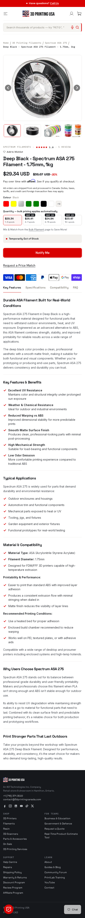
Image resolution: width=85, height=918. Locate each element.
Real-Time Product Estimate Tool (61, 835)
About (48, 862)
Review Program (12, 887)
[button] (12, 131)
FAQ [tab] (75, 287)
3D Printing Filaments (26, 42)
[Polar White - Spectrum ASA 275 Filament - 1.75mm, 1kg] (51, 204)
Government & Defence (58, 823)
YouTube (49, 882)
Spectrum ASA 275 (56, 42)
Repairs (7, 867)
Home (6, 42)
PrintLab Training (54, 877)
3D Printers (10, 818)
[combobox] (42, 27)
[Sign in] (71, 13)
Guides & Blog (52, 867)
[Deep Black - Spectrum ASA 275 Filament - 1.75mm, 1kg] (44, 204)
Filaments (9, 823)
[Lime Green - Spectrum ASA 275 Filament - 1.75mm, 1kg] (29, 204)
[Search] (77, 27)
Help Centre (10, 862)
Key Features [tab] (12, 287)
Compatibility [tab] (59, 287)
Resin (6, 828)
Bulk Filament (36, 229)
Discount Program (14, 882)
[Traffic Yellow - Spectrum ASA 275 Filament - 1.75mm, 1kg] (14, 204)
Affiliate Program (13, 892)
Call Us (54, 3)
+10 (58, 204)
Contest (49, 887)
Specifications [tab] (36, 287)
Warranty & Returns (15, 877)
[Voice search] (72, 27)
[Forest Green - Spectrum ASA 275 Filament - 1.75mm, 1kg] (36, 204)
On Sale (7, 844)
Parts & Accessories (15, 838)
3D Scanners (10, 834)
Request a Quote (54, 828)
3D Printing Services (15, 849)
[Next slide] (77, 88)
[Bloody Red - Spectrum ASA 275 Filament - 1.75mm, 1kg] (6, 204)
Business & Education (57, 818)
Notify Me (43, 253)
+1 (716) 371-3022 (13, 795)
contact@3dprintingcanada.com (22, 799)
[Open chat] (8, 909)
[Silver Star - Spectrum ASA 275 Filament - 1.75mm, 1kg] (21, 204)
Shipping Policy (12, 872)
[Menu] (5, 13)
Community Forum (55, 872)
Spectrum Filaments (17, 147)
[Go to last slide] (8, 88)
